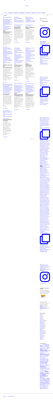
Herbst (8, 29)
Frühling (41, 318)
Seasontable (43, 369)
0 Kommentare (5, 46)
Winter (15, 63)
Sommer (41, 334)
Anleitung (44, 345)
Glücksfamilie (42, 321)
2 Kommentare (16, 42)
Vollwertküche (46, 383)
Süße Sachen (42, 335)
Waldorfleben (45, 386)
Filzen (41, 315)
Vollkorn (42, 381)
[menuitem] (5, 12)
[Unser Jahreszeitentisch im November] (7, 28)
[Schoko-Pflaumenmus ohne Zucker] (30, 59)
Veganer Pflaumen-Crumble (30, 27)
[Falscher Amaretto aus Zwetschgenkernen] (7, 61)
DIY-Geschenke (45, 349)
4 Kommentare (5, 136)
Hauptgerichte (42, 328)
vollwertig (47, 381)
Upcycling (9, 93)
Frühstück (41, 319)
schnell (43, 368)
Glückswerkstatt (16, 61)
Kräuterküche (42, 332)
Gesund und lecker (28, 60)
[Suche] (47, 15)
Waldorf (42, 385)
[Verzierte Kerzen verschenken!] (18, 60)
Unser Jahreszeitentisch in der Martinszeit (18, 95)
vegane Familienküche (44, 376)
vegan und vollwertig (45, 379)
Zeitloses (41, 339)
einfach (43, 350)
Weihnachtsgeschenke (44, 387)
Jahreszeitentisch (44, 359)
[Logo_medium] (26, 5)
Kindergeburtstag (43, 360)
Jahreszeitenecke (45, 356)
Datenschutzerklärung (11, 396)
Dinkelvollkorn (44, 347)
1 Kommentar (5, 82)
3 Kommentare (16, 109)
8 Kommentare (27, 81)
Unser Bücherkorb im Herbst (7, 120)
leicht (44, 363)
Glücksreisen (42, 324)
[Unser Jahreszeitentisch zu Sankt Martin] (30, 91)
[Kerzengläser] (7, 90)
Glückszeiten (5, 29)
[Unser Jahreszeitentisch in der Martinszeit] (18, 91)
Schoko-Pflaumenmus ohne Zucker (28, 65)
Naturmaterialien (5, 93)
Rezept (43, 366)
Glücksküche (5, 62)
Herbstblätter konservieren (17, 27)
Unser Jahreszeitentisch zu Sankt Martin (29, 95)
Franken (41, 316)
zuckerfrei (46, 388)
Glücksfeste (41, 322)
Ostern (48, 365)
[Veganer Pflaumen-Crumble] (30, 21)
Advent (41, 345)
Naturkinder (46, 364)
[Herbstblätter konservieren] (18, 21)
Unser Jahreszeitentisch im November (7, 32)
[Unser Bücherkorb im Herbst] (7, 116)
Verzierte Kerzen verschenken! (18, 65)
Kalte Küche (42, 330)
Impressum (4, 396)
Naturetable (42, 364)
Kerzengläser (6, 94)
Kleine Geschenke (18, 62)
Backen (41, 314)
